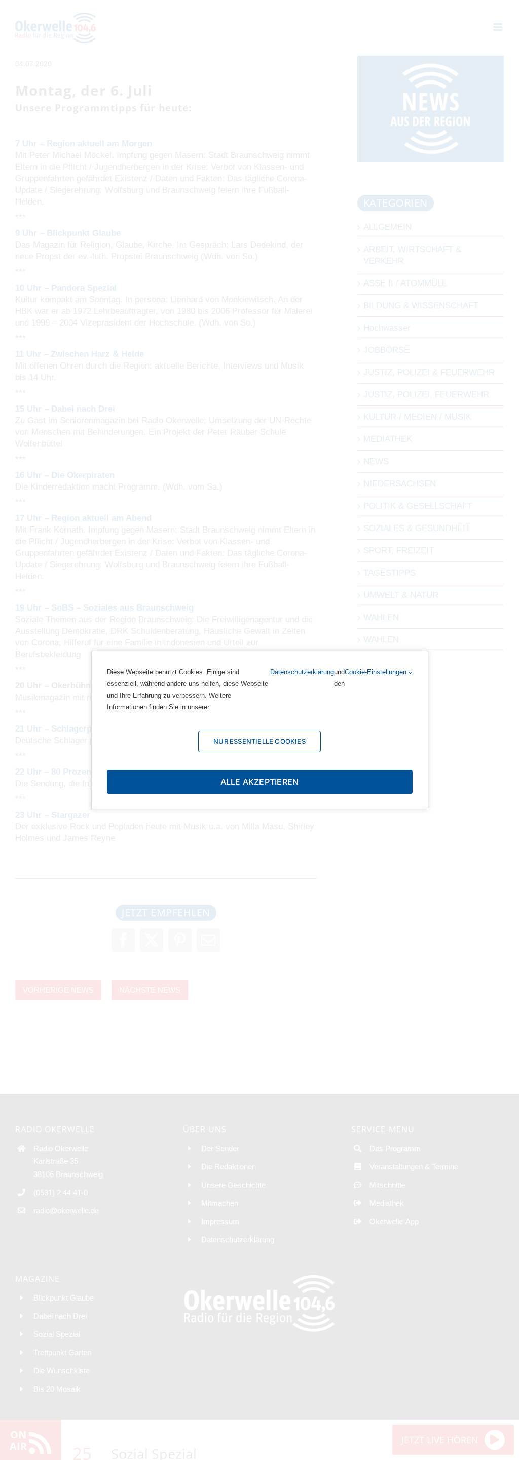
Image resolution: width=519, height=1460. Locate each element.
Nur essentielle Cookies (259, 741)
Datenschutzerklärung (302, 672)
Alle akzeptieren (259, 782)
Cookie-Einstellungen (377, 672)
